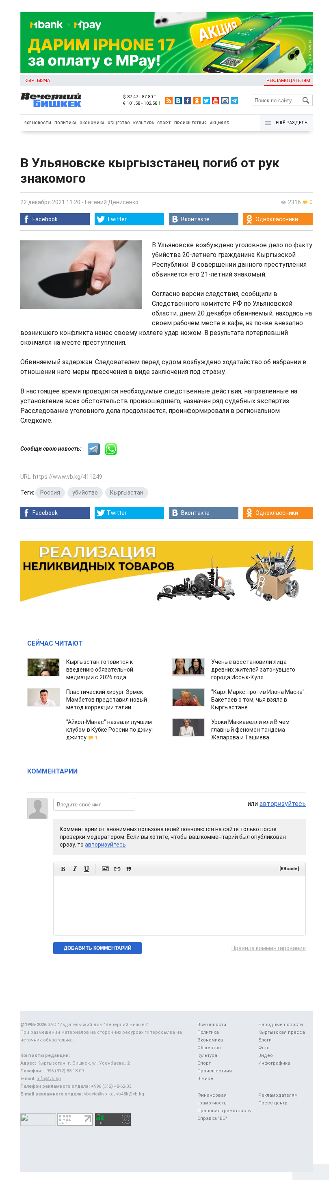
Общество (119, 123)
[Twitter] (206, 100)
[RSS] (169, 100)
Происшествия (190, 123)
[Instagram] (225, 100)
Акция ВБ (219, 123)
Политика (65, 123)
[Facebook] (187, 100)
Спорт (164, 123)
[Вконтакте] (178, 100)
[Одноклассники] (197, 100)
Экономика (92, 123)
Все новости (37, 123)
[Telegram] (234, 100)
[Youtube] (215, 100)
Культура (143, 123)
